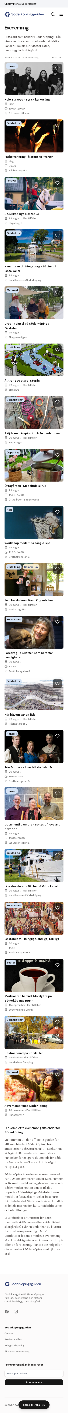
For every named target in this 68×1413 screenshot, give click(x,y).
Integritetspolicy (14, 1345)
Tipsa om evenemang (17, 1351)
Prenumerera (34, 1382)
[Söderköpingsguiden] (24, 14)
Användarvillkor (13, 1339)
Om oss (9, 1333)
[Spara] (57, 68)
